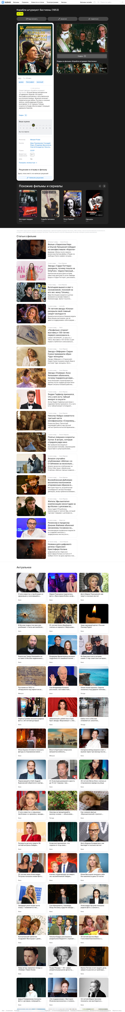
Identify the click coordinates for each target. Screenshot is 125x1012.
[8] (43, 128)
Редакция (47, 1010)
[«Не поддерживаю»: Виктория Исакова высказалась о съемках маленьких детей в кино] (62, 992)
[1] (21, 128)
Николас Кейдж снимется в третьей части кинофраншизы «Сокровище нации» (61, 418)
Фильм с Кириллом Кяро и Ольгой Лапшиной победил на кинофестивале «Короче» (62, 247)
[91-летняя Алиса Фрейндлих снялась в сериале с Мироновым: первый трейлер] (62, 618)
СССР (32, 150)
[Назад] (100, 186)
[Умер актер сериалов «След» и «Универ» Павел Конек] (31, 961)
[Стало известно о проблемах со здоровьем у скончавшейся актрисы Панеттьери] (31, 587)
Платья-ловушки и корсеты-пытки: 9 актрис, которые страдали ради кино (61, 439)
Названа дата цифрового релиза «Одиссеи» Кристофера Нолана (59, 546)
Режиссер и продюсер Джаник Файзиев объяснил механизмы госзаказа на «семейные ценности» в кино (61, 525)
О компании (9, 1010)
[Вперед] (104, 186)
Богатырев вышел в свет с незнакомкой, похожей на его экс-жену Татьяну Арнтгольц (60, 290)
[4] (30, 128)
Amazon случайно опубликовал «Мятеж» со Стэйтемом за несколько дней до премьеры (60, 461)
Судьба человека (47, 219)
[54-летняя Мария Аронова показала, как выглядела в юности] (93, 992)
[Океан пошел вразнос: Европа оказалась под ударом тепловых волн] (93, 680)
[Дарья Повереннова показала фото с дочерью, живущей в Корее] (31, 992)
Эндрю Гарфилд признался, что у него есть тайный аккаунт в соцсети (61, 397)
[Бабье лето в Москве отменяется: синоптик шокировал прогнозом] (93, 712)
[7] (40, 128)
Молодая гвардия (26, 219)
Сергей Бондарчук (37, 147)
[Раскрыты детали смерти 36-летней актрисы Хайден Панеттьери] (31, 836)
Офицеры (89, 219)
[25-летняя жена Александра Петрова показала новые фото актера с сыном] (31, 867)
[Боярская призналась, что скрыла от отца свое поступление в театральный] (62, 836)
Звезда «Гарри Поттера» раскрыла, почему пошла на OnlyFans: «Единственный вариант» (61, 268)
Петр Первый (68, 219)
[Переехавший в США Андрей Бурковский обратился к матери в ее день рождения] (31, 774)
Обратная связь (116, 1010)
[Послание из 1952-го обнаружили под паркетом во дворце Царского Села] (31, 680)
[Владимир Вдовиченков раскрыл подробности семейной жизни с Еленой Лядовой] (62, 649)
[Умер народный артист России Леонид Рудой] (93, 618)
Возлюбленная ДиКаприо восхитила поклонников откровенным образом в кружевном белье (60, 482)
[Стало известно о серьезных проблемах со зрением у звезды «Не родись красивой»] (31, 805)
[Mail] (3, 2)
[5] (34, 128)
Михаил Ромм (35, 140)
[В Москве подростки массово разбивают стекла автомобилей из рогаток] (31, 618)
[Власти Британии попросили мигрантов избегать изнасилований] (62, 743)
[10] (50, 128)
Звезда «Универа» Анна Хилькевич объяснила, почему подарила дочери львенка (60, 375)
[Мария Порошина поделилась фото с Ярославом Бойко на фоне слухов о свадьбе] (62, 587)
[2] (24, 128)
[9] (47, 128)
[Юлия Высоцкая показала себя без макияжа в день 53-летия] (93, 867)
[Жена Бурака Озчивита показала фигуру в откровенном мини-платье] (31, 743)
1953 (19, 78)
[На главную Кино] (7, 2)
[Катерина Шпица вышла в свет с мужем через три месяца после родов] (93, 743)
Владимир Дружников (43, 145)
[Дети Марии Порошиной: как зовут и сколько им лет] (93, 587)
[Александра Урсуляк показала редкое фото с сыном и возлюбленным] (93, 898)
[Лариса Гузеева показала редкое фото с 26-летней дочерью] (31, 712)
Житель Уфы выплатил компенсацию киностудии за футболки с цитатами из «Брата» (62, 504)
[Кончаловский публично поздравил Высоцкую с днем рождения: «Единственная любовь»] (31, 930)
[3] (27, 128)
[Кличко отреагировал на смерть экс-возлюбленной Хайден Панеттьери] (62, 867)
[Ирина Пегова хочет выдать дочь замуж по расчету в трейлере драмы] (93, 961)
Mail (3, 1010)
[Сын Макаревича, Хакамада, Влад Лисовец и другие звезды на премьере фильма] (62, 898)
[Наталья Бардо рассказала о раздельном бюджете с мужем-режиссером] (62, 930)
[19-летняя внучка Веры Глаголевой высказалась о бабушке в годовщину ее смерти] (93, 930)
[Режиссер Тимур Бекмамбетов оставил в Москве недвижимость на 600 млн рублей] (31, 649)
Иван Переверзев (36, 143)
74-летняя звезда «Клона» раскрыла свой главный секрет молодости (60, 311)
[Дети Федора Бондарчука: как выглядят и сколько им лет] (93, 836)
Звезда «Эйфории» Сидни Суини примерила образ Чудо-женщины (60, 354)
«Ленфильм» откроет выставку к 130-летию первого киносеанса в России (58, 332)
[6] (37, 128)
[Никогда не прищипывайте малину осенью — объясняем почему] (62, 805)
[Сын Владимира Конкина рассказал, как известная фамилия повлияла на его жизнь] (62, 680)
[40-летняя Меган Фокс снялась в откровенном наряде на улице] (93, 774)
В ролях (21, 143)
